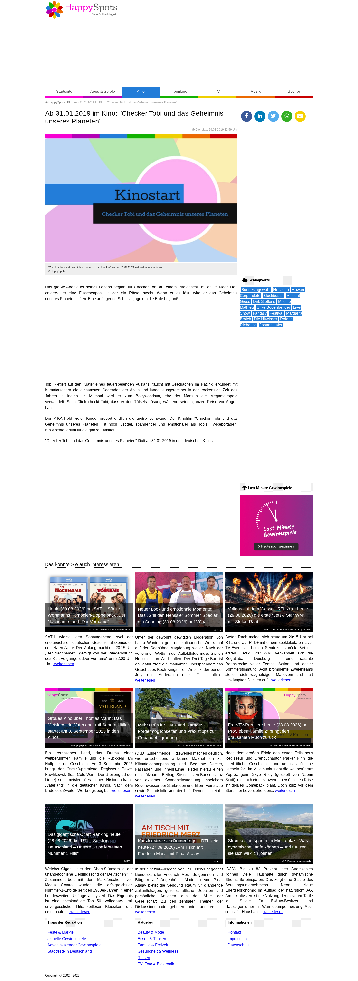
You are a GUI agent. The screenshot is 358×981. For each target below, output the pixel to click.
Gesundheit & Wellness (158, 951)
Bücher (294, 91)
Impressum (237, 939)
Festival (276, 313)
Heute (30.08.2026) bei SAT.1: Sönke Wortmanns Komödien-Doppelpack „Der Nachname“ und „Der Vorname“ (86, 615)
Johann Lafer (271, 325)
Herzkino (281, 290)
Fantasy (260, 313)
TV (217, 91)
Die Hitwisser (265, 319)
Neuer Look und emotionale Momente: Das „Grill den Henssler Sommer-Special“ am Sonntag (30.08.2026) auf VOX (178, 615)
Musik (255, 91)
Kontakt (234, 932)
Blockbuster (273, 296)
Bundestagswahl (255, 290)
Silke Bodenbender (273, 307)
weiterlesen (63, 664)
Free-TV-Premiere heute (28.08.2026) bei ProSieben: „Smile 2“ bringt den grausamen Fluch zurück (268, 731)
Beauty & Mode (151, 932)
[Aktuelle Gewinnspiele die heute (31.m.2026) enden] (276, 554)
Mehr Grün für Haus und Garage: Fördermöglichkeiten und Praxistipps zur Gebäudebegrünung (177, 731)
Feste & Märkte (60, 932)
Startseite (64, 91)
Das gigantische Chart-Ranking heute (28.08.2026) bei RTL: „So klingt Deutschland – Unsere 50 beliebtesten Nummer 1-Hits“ (85, 844)
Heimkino (179, 91)
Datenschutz (238, 945)
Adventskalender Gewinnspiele (74, 945)
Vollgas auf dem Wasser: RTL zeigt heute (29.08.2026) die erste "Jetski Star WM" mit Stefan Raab (268, 615)
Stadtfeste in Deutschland (69, 951)
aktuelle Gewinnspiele (66, 939)
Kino (141, 91)
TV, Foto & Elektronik (156, 964)
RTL (219, 629)
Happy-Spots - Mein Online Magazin (81, 10)
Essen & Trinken (152, 939)
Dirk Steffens (264, 301)
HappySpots (56, 102)
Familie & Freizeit (153, 945)
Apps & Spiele (102, 91)
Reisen (144, 958)
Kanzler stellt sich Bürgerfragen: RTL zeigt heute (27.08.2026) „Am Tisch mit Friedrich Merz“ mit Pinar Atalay (179, 847)
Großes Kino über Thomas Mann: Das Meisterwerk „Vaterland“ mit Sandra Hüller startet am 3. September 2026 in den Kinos (88, 728)
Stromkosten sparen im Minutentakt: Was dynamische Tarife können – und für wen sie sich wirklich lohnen (268, 847)
